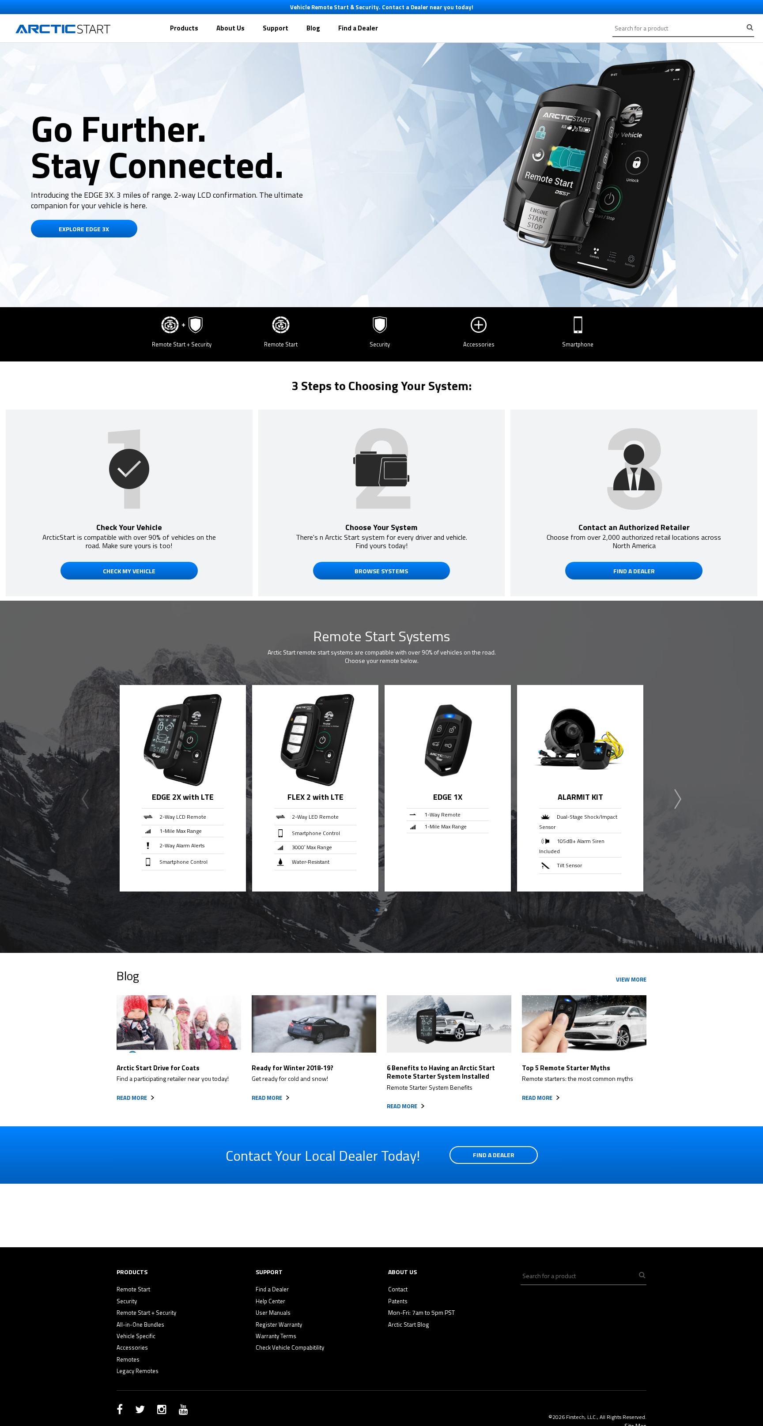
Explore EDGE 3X (84, 228)
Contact (398, 1289)
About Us (230, 28)
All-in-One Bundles (140, 1324)
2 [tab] (386, 910)
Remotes (128, 1359)
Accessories (132, 1347)
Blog (313, 28)
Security (127, 1301)
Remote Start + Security (146, 1312)
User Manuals (273, 1312)
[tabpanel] (183, 788)
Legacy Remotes (138, 1370)
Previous (85, 799)
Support (275, 28)
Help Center (270, 1301)
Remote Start (133, 1289)
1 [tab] (377, 910)
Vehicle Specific (136, 1336)
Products (184, 28)
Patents (398, 1301)
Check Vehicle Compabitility (290, 1347)
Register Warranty (279, 1324)
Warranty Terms (276, 1336)
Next (678, 799)
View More (631, 979)
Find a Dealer (358, 28)
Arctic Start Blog (408, 1324)
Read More (132, 1097)
